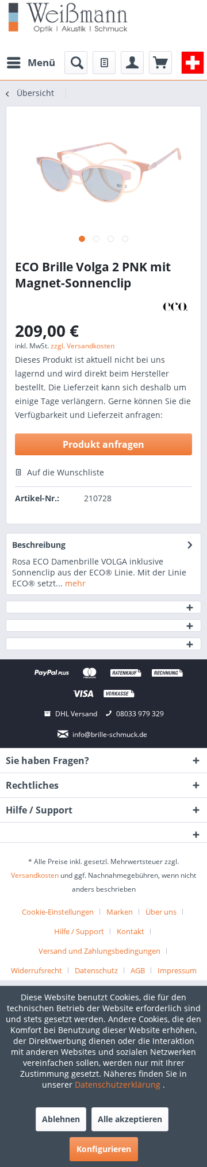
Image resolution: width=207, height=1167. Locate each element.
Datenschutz (96, 970)
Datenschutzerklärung (119, 1084)
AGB (138, 970)
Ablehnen (61, 1119)
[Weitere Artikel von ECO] (175, 307)
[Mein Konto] (132, 62)
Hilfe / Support (79, 931)
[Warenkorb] (160, 62)
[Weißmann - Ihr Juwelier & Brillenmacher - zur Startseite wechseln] (68, 17)
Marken (119, 912)
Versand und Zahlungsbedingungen (99, 951)
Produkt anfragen (103, 444)
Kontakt (130, 931)
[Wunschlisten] (104, 62)
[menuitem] (30, 62)
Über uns (161, 912)
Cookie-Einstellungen (58, 912)
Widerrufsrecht (36, 970)
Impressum (177, 970)
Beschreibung (39, 544)
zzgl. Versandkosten (82, 346)
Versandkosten (35, 875)
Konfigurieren (103, 1148)
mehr (74, 583)
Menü (41, 62)
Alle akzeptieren (130, 1119)
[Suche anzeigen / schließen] (75, 62)
